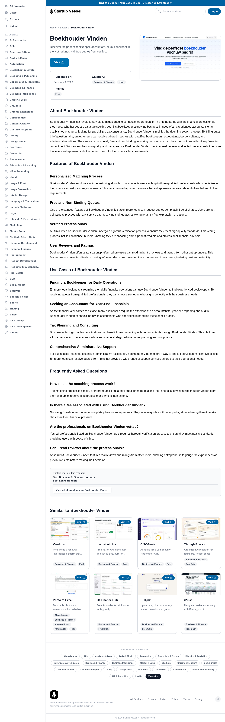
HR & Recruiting (120, 676)
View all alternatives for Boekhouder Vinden (82, 490)
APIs (86, 656)
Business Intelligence (123, 663)
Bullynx (145, 600)
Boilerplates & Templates (66, 663)
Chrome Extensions (187, 663)
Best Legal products (65, 480)
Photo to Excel (62, 600)
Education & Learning (203, 669)
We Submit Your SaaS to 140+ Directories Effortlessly (138, 2)
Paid (81, 564)
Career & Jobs (147, 663)
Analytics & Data (103, 656)
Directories (160, 669)
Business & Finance (104, 82)
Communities (210, 663)
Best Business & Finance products (74, 477)
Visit (57, 62)
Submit (175, 699)
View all (152, 676)
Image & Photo (62, 624)
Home (53, 27)
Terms (186, 699)
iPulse (188, 600)
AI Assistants (61, 615)
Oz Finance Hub (107, 600)
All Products (136, 699)
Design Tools (125, 669)
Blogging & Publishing (196, 656)
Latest (63, 27)
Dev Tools (143, 669)
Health (138, 676)
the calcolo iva (106, 544)
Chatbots (166, 663)
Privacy (198, 699)
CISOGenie (147, 544)
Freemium (103, 629)
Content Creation (65, 669)
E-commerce (179, 669)
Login (214, 11)
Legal (121, 82)
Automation (60, 629)
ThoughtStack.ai (195, 544)
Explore (152, 699)
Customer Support (90, 669)
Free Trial (190, 564)
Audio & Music (126, 656)
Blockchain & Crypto (168, 656)
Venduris (59, 544)
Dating (109, 669)
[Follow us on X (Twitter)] (218, 699)
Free (57, 94)
